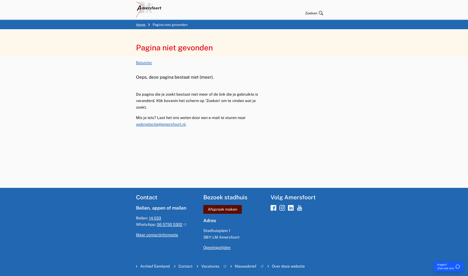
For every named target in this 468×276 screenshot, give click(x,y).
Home (141, 25)
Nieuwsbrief (243, 267)
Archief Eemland (155, 266)
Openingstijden (217, 247)
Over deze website (288, 266)
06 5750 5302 (171, 224)
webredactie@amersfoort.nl (161, 124)
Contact (185, 266)
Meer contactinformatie (157, 235)
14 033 (155, 218)
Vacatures (208, 267)
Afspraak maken (222, 209)
